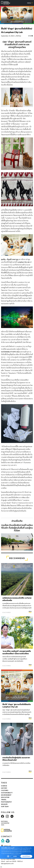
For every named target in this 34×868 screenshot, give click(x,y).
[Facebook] (2, 816)
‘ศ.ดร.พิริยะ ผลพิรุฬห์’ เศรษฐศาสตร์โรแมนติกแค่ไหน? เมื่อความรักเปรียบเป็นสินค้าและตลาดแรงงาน (16, 653)
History (4, 788)
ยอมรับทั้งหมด (26, 856)
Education (5, 797)
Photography (6, 802)
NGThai (18, 36)
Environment (6, 795)
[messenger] (12, 816)
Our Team (4, 806)
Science (4, 786)
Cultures (6, 612)
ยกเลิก (15, 856)
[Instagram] (7, 816)
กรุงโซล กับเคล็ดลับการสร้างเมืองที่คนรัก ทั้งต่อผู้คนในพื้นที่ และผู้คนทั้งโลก (17, 527)
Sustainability (7, 793)
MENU (29, 3)
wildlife (4, 804)
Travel (3, 799)
